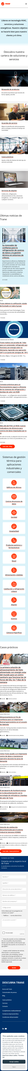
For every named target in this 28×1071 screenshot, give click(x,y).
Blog (3, 996)
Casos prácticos (7, 157)
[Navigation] (26, 4)
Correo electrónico (16, 915)
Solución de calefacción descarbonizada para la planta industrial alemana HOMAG (11, 829)
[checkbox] (14, 943)
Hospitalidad (14, 531)
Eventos (14, 619)
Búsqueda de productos (10, 89)
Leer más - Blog (7, 446)
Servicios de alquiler (9, 191)
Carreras (4, 1003)
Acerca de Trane (7, 989)
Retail (14, 561)
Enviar (14, 968)
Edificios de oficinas (14, 487)
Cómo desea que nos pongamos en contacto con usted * (12, 912)
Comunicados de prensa (9, 992)
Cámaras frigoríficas (14, 633)
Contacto (5, 1006)
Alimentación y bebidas (14, 575)
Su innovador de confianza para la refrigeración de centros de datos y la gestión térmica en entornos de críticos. (13, 251)
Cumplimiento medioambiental (11, 1011)
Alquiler (14, 605)
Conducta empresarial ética (10, 1014)
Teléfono (5, 915)
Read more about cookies (10, 1055)
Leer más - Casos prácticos (11, 851)
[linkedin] (3, 1029)
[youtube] (6, 1029)
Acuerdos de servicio (9, 123)
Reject (14, 1067)
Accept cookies (14, 1062)
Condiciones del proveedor (10, 1017)
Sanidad (14, 517)
